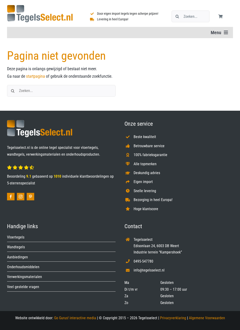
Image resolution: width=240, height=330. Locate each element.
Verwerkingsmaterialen (24, 277)
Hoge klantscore (146, 209)
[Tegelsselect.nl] (40, 6)
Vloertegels (15, 237)
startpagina (35, 76)
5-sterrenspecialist (21, 183)
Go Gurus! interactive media (75, 318)
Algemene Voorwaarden (207, 318)
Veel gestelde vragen (23, 287)
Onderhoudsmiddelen (23, 267)
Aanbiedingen (17, 257)
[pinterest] (30, 196)
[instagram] (20, 196)
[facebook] (11, 196)
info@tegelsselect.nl (149, 270)
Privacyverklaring (173, 318)
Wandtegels (16, 247)
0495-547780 (143, 261)
